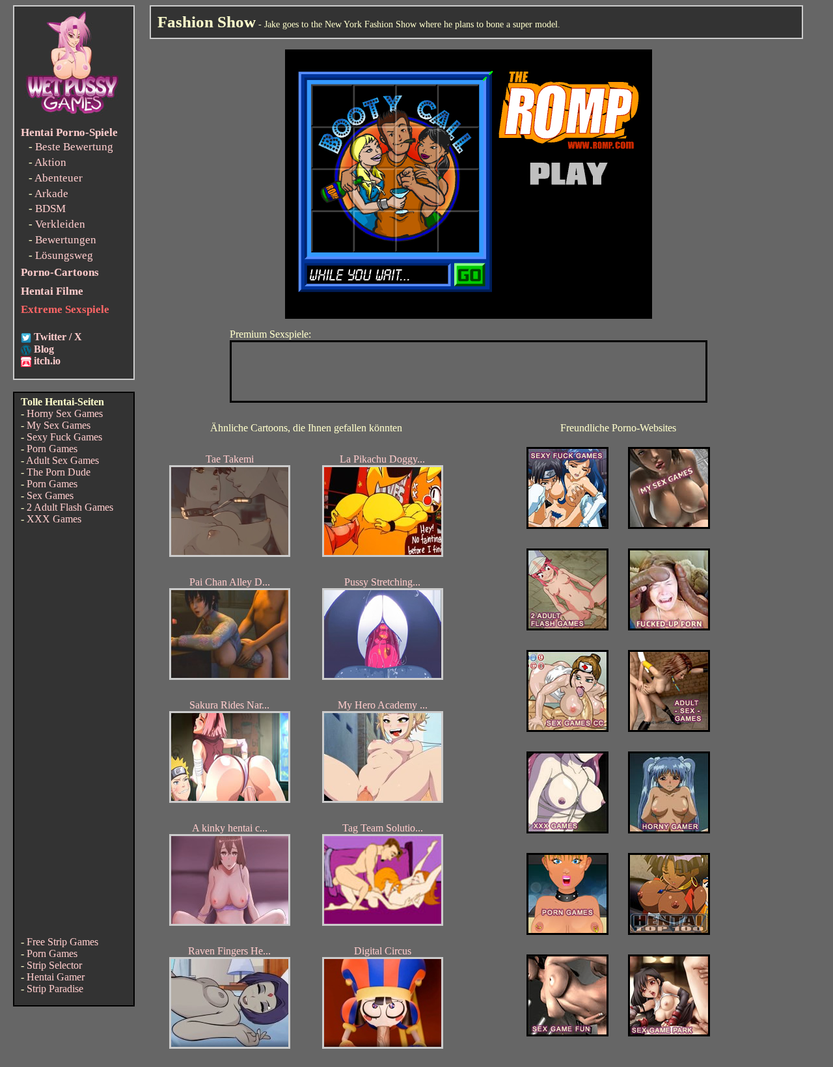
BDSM (50, 208)
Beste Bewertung (74, 147)
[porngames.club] (669, 1032)
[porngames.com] (567, 931)
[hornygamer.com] (669, 829)
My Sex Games (58, 425)
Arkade (51, 193)
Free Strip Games (62, 941)
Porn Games (52, 448)
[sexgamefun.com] (567, 1032)
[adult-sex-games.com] (669, 728)
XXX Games (54, 518)
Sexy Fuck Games (64, 436)
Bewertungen (65, 240)
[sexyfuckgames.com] (567, 525)
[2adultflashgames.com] (567, 626)
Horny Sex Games (65, 413)
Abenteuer (58, 178)
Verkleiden (60, 224)
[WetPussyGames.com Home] (72, 115)
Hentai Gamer (56, 976)
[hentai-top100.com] (669, 626)
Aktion (50, 162)
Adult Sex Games (62, 460)
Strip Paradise (55, 988)
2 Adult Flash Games (70, 507)
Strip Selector (54, 965)
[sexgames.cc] (567, 728)
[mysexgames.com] (669, 525)
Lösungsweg (64, 255)
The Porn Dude (58, 472)
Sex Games (50, 495)
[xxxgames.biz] (567, 829)
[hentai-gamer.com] (669, 931)
